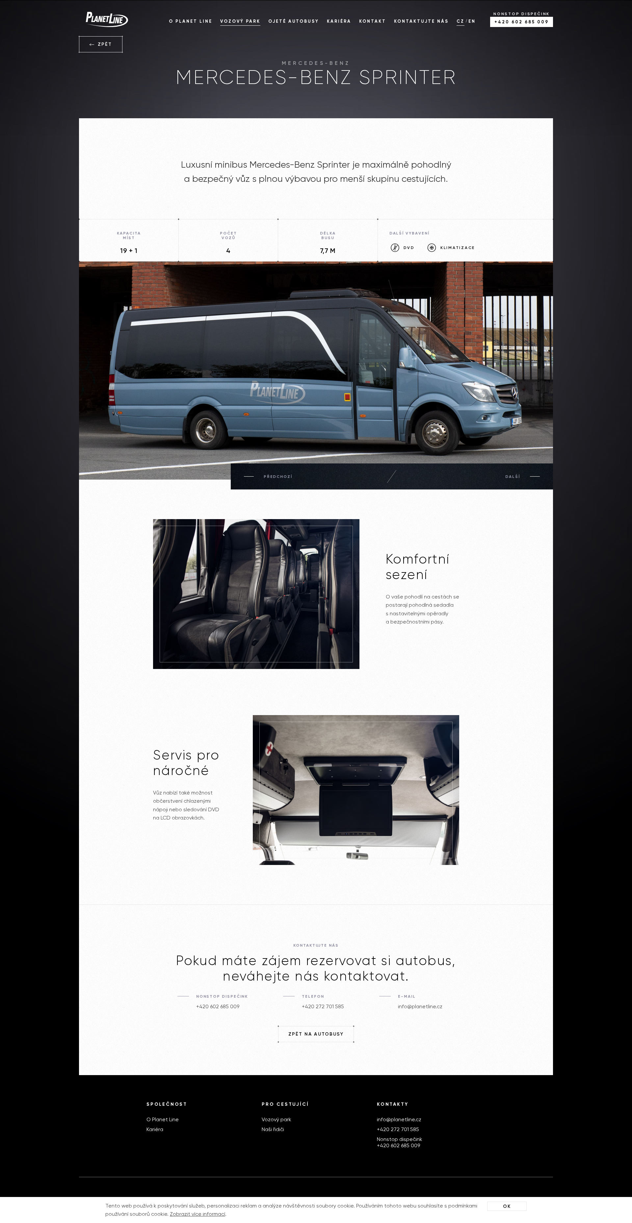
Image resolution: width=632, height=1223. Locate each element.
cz (460, 21)
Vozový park (276, 1119)
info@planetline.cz (420, 1006)
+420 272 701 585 (323, 1006)
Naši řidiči (273, 1129)
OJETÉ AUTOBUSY (293, 21)
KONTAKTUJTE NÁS (421, 21)
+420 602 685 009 (217, 1006)
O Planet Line (162, 1119)
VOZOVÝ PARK (240, 21)
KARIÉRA (339, 21)
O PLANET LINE (190, 21)
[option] (316, 374)
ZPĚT (104, 44)
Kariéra (154, 1129)
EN (472, 21)
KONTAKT (372, 21)
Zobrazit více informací (197, 1214)
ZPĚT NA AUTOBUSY (316, 1034)
